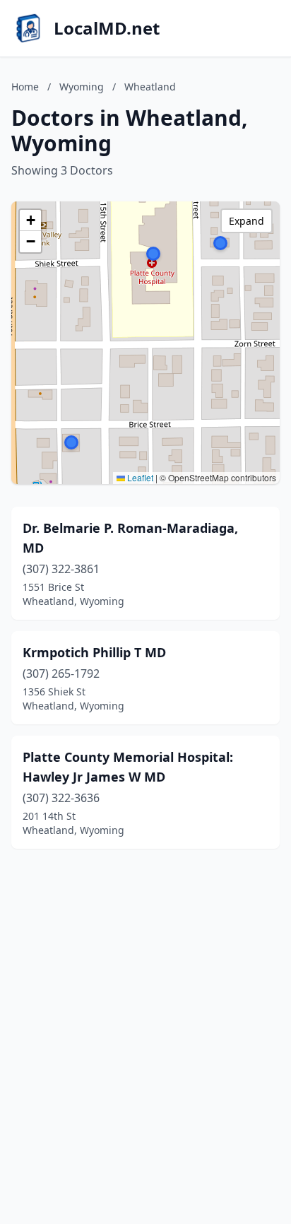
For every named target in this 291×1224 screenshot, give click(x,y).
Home (25, 86)
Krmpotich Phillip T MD (94, 652)
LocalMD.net (107, 28)
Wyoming (81, 86)
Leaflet (139, 477)
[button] (71, 442)
